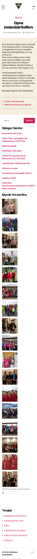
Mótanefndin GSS (14, 32)
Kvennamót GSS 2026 (11, 133)
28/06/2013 (29, 32)
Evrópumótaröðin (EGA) (14, 521)
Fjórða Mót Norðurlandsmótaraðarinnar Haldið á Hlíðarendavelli (18, 186)
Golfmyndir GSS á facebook (15, 535)
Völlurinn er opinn (10, 168)
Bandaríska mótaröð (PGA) (15, 516)
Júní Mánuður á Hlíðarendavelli (15, 163)
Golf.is (6, 525)
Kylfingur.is (8, 540)
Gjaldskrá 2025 (9, 178)
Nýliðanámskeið (9, 146)
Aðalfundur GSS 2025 (11, 151)
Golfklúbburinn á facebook (15, 530)
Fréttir (18, 18)
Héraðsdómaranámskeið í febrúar (17, 173)
